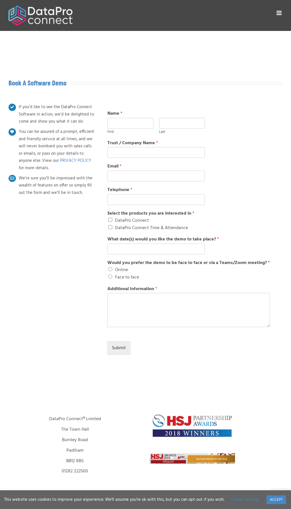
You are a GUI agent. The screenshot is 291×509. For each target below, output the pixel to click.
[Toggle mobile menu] (279, 13)
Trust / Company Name (132, 143)
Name (114, 114)
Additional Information (132, 289)
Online (121, 270)
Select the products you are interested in (150, 214)
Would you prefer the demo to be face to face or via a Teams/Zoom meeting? (188, 263)
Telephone (119, 190)
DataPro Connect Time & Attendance (151, 228)
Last (162, 132)
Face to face (127, 277)
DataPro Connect (132, 220)
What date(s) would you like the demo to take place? (163, 239)
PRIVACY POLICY (75, 160)
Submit (119, 348)
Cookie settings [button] (245, 499)
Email (114, 166)
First (110, 132)
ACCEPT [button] (276, 500)
